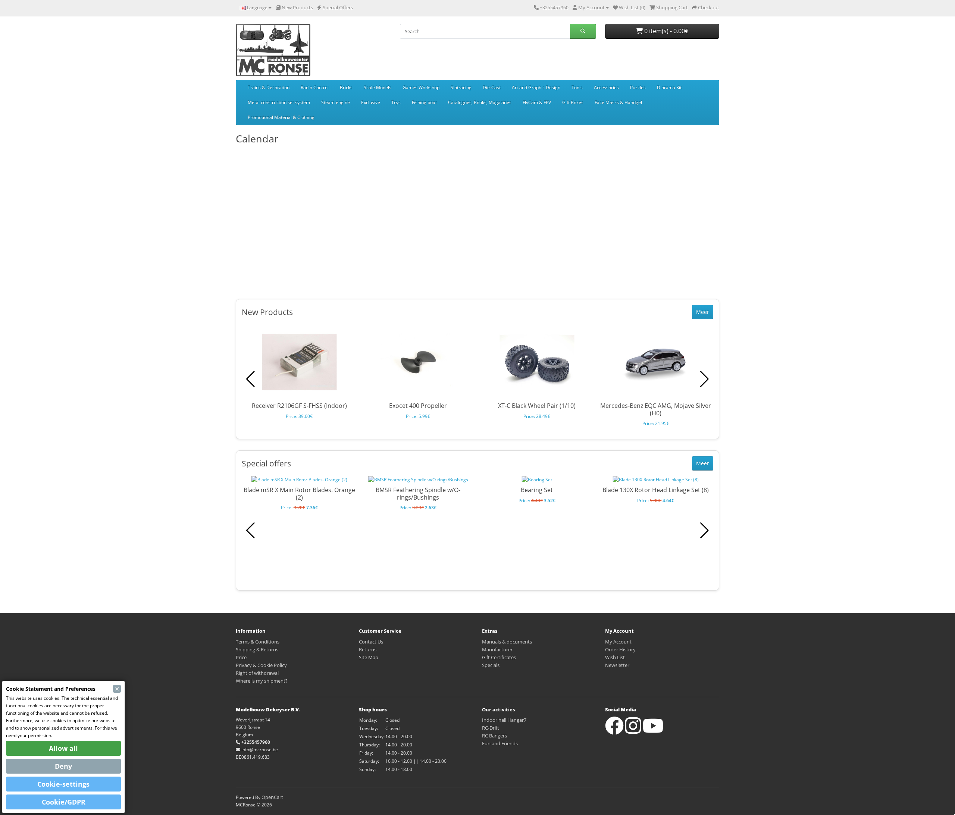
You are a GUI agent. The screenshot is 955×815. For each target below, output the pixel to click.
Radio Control (315, 87)
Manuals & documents (507, 641)
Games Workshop (421, 87)
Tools (577, 87)
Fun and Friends (500, 743)
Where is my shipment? (262, 680)
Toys (396, 102)
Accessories (606, 87)
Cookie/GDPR (63, 801)
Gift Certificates (499, 657)
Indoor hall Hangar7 (504, 720)
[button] (704, 379)
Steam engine (335, 102)
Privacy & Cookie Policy (261, 665)
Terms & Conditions (257, 641)
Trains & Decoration (268, 87)
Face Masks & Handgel (618, 102)
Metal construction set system (279, 102)
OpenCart (272, 797)
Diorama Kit (669, 87)
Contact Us (371, 641)
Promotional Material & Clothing (281, 117)
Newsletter (617, 665)
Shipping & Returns (257, 649)
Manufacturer (497, 649)
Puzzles (638, 87)
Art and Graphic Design (536, 87)
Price (241, 657)
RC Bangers (494, 735)
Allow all (63, 748)
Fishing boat (424, 102)
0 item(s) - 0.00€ (665, 31)
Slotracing (461, 87)
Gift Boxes (572, 102)
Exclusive (370, 102)
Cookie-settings (63, 784)
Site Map (368, 657)
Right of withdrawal (257, 673)
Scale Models (377, 87)
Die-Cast (492, 87)
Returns (367, 649)
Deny (63, 766)
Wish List (615, 657)
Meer (702, 311)
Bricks (346, 87)
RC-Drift (490, 727)
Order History (620, 649)
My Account (618, 641)
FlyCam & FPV (537, 102)
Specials (491, 665)
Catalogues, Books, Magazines (479, 102)
